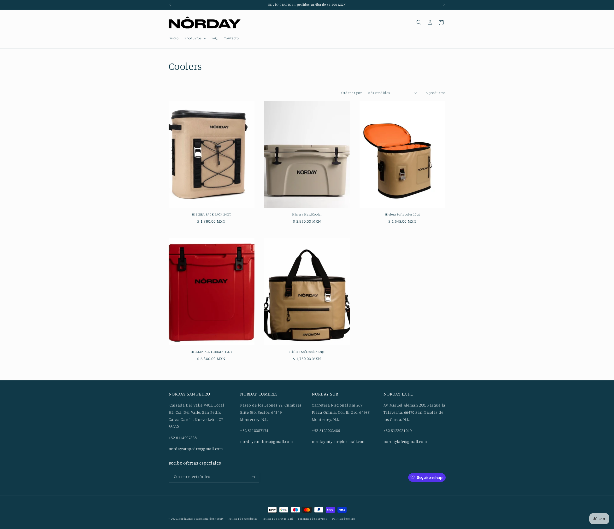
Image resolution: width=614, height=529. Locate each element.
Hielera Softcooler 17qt (402, 214)
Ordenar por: (351, 93)
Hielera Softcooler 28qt (307, 352)
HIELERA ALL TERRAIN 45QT (211, 352)
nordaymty (185, 518)
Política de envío (343, 518)
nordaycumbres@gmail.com (266, 441)
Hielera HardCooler (307, 214)
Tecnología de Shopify (209, 518)
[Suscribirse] (253, 477)
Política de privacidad (278, 518)
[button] (195, 38)
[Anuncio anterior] (170, 5)
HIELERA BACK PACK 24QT (211, 214)
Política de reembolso (243, 518)
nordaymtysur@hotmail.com (339, 441)
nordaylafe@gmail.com (405, 441)
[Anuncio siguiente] (444, 5)
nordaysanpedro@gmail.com (196, 448)
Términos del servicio (312, 518)
